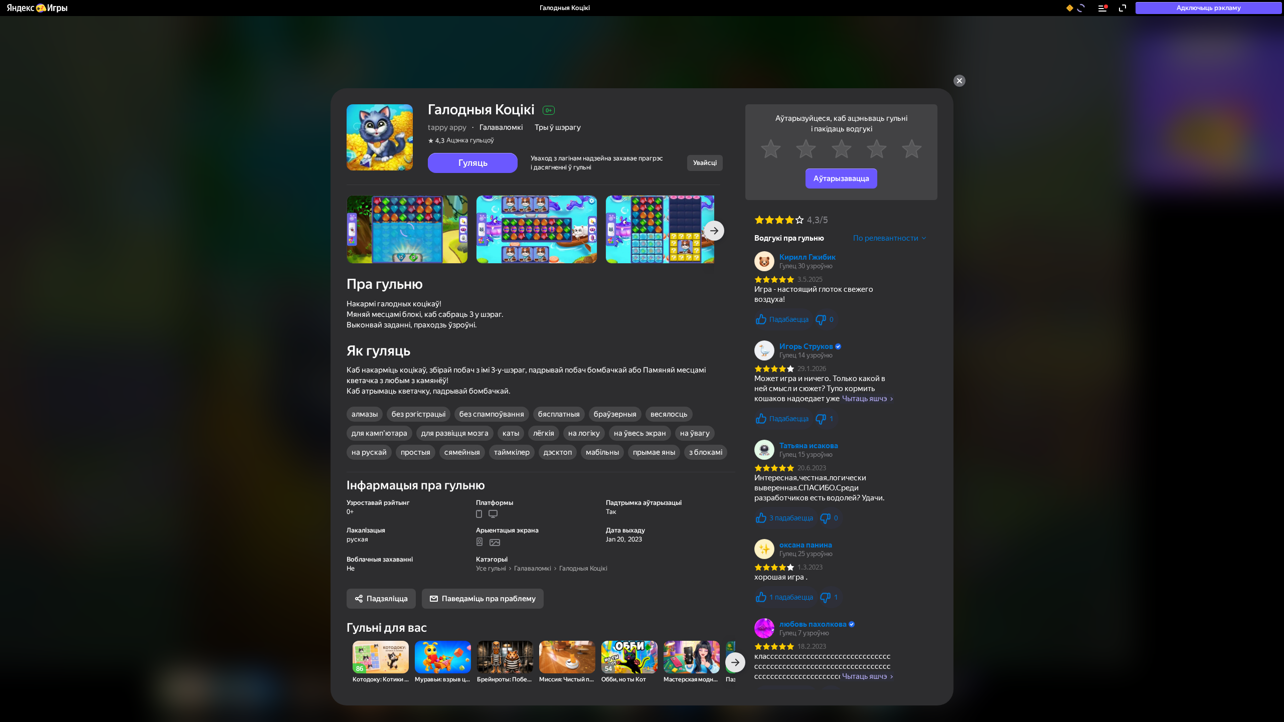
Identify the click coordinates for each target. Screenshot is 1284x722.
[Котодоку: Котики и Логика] (381, 657)
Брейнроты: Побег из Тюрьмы (505, 679)
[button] (36, 8)
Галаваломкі (532, 568)
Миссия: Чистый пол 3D (567, 679)
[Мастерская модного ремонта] (692, 657)
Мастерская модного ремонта (692, 679)
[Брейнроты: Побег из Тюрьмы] (505, 657)
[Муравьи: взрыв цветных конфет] (443, 657)
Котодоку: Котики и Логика (381, 679)
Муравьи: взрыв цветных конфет (443, 679)
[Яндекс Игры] (36, 8)
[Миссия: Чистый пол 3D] (567, 657)
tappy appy (447, 127)
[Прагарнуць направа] (714, 231)
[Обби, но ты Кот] (629, 657)
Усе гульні (491, 568)
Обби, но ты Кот (623, 679)
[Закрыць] (959, 81)
